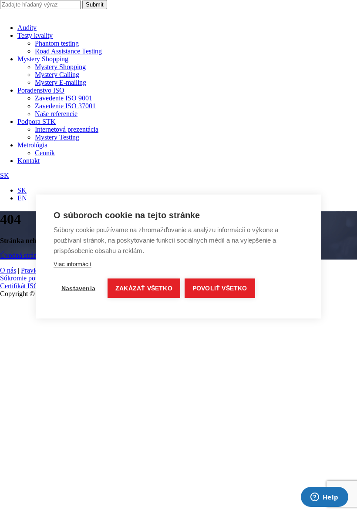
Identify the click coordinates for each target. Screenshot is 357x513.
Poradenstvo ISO (40, 90)
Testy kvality (35, 35)
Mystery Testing (57, 137)
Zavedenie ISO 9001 (63, 98)
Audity (27, 27)
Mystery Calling (57, 74)
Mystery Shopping (42, 59)
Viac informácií (72, 264)
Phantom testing (57, 43)
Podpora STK (36, 121)
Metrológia (32, 145)
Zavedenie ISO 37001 (65, 106)
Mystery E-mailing (60, 82)
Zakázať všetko (143, 288)
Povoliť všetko (219, 288)
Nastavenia (78, 288)
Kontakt (28, 160)
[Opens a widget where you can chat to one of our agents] (324, 498)
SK (4, 175)
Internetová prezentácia (66, 129)
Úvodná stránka (22, 255)
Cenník (45, 153)
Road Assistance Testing (68, 51)
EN (22, 198)
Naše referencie (56, 113)
